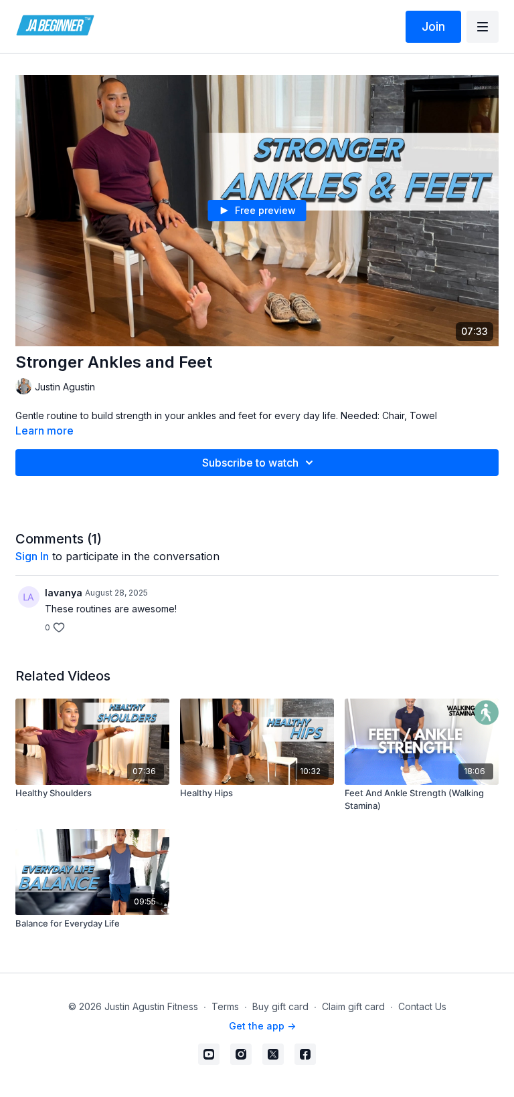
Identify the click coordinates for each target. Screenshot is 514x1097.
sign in (32, 556)
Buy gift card (280, 1006)
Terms (225, 1006)
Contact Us (422, 1006)
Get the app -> (262, 1025)
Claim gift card (353, 1006)
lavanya (63, 592)
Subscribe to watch (250, 462)
